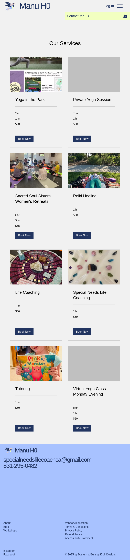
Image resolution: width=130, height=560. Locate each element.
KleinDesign (107, 554)
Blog (6, 526)
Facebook (9, 554)
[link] (36, 99)
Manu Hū (34, 6)
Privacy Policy (73, 530)
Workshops (10, 530)
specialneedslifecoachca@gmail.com (47, 459)
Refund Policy (73, 534)
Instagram (9, 550)
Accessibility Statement (79, 538)
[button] (125, 16)
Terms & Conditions (77, 526)
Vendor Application (76, 523)
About (6, 523)
